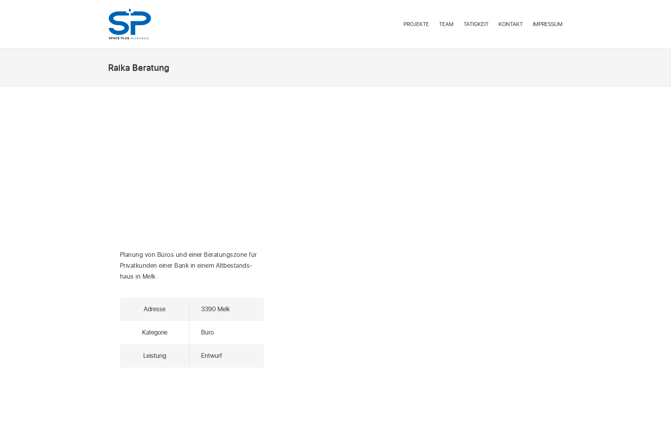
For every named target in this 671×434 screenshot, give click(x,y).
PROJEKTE (416, 24)
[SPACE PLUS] (129, 24)
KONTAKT (511, 24)
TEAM (446, 24)
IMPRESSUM (548, 24)
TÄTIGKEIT (476, 24)
